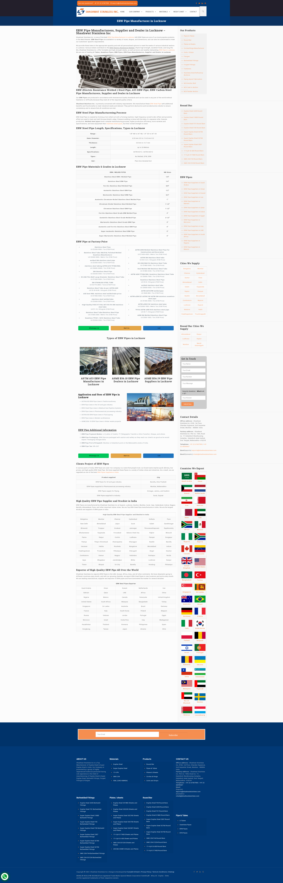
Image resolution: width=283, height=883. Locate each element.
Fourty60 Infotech (133, 872)
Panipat (200, 291)
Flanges (187, 56)
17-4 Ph (116, 772)
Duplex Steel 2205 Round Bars (193, 112)
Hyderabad (200, 273)
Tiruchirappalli (200, 314)
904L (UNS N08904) (120, 780)
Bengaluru (187, 268)
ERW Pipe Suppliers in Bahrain (192, 202)
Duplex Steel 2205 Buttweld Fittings (90, 804)
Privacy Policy (146, 872)
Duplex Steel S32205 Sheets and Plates (125, 810)
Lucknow (187, 305)
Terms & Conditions (159, 872)
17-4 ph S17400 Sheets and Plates (125, 834)
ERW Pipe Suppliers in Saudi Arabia (194, 184)
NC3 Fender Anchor (191, 91)
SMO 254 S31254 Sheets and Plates (123, 844)
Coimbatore (187, 300)
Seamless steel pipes (114, 123)
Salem (187, 287)
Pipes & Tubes (189, 36)
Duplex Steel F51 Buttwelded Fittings (90, 810)
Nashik (187, 296)
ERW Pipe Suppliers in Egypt (194, 216)
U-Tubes (183, 820)
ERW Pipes (183, 829)
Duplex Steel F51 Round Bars (194, 123)
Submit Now (187, 404)
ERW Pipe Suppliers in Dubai (194, 212)
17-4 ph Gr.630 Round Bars (193, 151)
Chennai (187, 273)
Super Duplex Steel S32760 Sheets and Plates (126, 817)
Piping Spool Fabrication (193, 79)
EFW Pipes (183, 833)
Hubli (200, 309)
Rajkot (187, 291)
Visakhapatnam (187, 314)
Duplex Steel (118, 764)
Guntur (187, 278)
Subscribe (173, 735)
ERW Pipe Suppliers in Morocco (192, 221)
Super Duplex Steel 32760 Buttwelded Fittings (89, 842)
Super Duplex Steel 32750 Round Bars (193, 133)
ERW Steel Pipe (155, 104)
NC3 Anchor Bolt (190, 83)
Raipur (199, 334)
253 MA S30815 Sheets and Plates (125, 849)
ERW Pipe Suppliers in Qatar (194, 207)
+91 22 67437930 (103, 3)
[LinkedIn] (202, 3)
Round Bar (187, 40)
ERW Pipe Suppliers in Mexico (192, 248)
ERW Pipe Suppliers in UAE (194, 230)
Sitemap (171, 872)
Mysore (200, 300)
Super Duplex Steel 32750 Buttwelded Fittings (89, 848)
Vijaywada (200, 287)
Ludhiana (186, 339)
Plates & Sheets (189, 44)
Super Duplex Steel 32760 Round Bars (193, 139)
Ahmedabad (187, 282)
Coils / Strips (189, 52)
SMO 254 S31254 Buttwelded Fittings (90, 859)
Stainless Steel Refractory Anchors (193, 74)
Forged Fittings (189, 64)
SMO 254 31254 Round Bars (194, 163)
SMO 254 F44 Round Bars (193, 159)
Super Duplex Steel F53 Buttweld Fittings (92, 829)
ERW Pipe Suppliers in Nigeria (192, 242)
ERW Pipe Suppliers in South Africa (194, 235)
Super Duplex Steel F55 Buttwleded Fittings (88, 823)
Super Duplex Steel (120, 768)
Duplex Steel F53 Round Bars (194, 128)
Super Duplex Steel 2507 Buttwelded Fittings (89, 835)
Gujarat (200, 305)
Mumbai (200, 268)
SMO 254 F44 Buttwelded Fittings (92, 853)
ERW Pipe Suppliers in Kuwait (195, 193)
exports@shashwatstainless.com (124, 3)
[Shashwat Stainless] (97, 12)
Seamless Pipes (185, 825)
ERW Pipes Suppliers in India (108, 472)
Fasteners (187, 69)
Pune (200, 278)
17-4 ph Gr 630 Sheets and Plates (125, 838)
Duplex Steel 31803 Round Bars (193, 118)
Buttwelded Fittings (191, 60)
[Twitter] (199, 3)
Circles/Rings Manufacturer (194, 48)
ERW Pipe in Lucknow (167, 50)
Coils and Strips (152, 780)
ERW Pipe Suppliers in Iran (193, 197)
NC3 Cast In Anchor (191, 87)
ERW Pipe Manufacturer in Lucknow (121, 37)
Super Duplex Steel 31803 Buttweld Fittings (89, 817)
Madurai (187, 309)
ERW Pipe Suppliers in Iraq (193, 226)
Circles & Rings (152, 776)
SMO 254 (116, 776)
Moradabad (200, 296)
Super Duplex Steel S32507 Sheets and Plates (126, 829)
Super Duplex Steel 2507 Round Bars (193, 146)
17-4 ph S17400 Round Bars (194, 155)
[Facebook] (196, 3)
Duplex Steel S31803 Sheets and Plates (125, 804)
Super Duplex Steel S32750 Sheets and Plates (126, 823)
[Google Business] (205, 3)
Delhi (200, 282)
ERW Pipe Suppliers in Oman (194, 189)
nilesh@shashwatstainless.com (205, 454)
